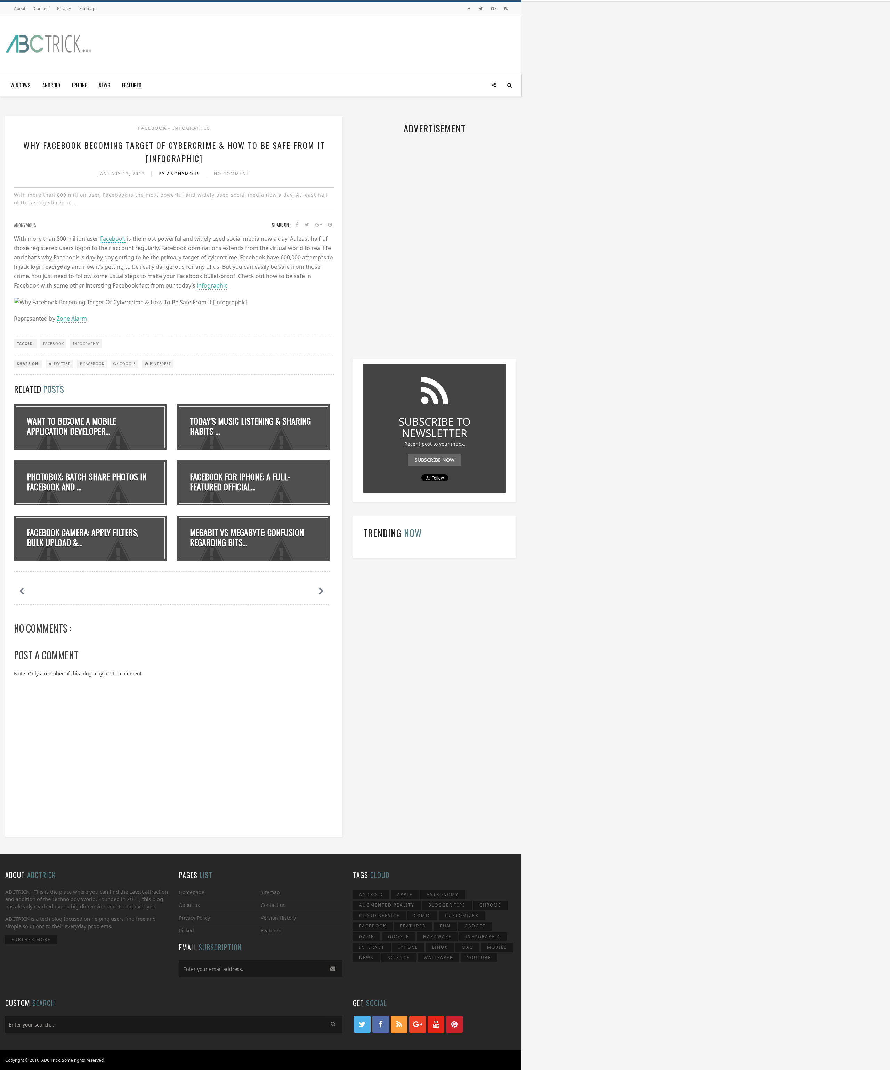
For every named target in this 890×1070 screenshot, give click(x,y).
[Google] (493, 8)
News (104, 85)
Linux (440, 947)
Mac (467, 947)
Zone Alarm (72, 318)
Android (51, 85)
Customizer (461, 915)
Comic (422, 915)
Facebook (153, 128)
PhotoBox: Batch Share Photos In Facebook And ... (87, 481)
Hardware (437, 937)
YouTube (479, 957)
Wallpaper (438, 957)
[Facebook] (469, 8)
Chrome (490, 905)
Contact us (273, 905)
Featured (131, 85)
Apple (405, 895)
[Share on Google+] (318, 224)
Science (399, 957)
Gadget (475, 926)
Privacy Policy (194, 918)
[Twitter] (480, 8)
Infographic (191, 128)
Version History (278, 918)
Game (366, 937)
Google (127, 363)
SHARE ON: (28, 363)
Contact (41, 8)
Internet (372, 947)
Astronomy (443, 895)
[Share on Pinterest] (330, 224)
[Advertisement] (389, 42)
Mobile (497, 947)
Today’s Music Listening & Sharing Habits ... (250, 426)
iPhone (79, 85)
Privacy (64, 8)
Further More (31, 939)
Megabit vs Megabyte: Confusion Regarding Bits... (247, 537)
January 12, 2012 (122, 174)
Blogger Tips (447, 905)
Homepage (191, 892)
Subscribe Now (434, 460)
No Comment (232, 174)
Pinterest (159, 363)
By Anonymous (180, 174)
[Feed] (506, 8)
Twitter (61, 363)
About (19, 8)
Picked (186, 930)
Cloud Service (379, 915)
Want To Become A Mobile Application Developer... (71, 426)
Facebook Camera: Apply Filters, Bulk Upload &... (82, 537)
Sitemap (87, 8)
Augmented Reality (386, 905)
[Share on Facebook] (297, 224)
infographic (212, 285)
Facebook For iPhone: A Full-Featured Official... (240, 481)
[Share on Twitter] (307, 224)
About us (189, 905)
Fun (445, 926)
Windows (20, 85)
